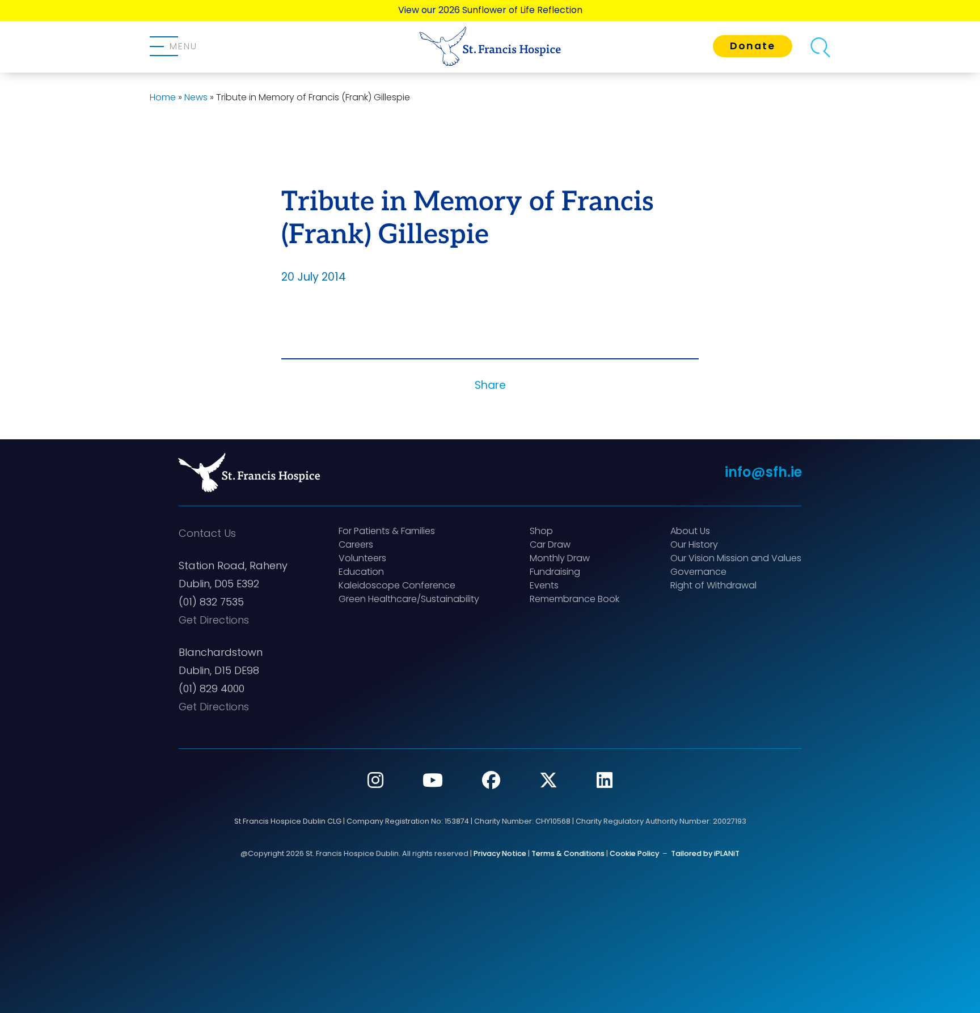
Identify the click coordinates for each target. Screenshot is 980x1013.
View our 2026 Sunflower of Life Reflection (490, 9)
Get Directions (214, 620)
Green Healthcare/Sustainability (409, 598)
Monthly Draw (560, 558)
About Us (690, 530)
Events (544, 585)
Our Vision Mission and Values (735, 558)
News (196, 97)
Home (163, 97)
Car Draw (550, 544)
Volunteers (362, 558)
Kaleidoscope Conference (397, 585)
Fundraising (555, 571)
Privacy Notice (500, 853)
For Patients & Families (387, 530)
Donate (752, 46)
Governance (698, 571)
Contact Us (207, 533)
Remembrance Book (574, 598)
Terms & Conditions (568, 853)
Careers (356, 544)
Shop (541, 530)
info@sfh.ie (763, 472)
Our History (694, 544)
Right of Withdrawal (713, 585)
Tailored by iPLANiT (705, 853)
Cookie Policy (634, 853)
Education (361, 571)
